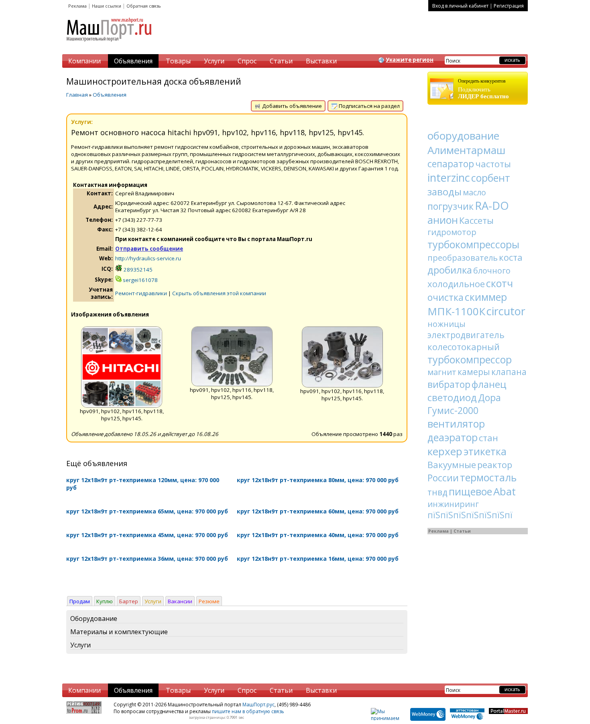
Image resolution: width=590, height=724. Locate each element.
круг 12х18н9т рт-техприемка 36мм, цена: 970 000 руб (147, 558)
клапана (509, 371)
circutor (505, 311)
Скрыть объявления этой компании (219, 293)
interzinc (448, 177)
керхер (444, 451)
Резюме (209, 601)
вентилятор (456, 423)
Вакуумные (451, 464)
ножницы (446, 323)
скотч (499, 283)
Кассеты (476, 220)
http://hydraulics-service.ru (148, 258)
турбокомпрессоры (473, 244)
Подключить (483, 88)
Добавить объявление (291, 106)
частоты (493, 164)
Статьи (281, 61)
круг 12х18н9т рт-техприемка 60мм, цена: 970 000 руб (318, 511)
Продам (79, 601)
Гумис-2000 (452, 410)
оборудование (463, 135)
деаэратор (452, 437)
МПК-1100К (456, 311)
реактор (494, 464)
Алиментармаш (466, 150)
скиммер (486, 297)
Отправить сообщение (149, 248)
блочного (492, 270)
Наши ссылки (106, 6)
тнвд (437, 492)
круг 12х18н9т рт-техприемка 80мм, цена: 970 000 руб (318, 480)
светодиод (452, 397)
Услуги (214, 61)
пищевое (470, 491)
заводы (444, 191)
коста (511, 257)
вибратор (448, 384)
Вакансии (180, 601)
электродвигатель (466, 335)
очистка (445, 297)
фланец (489, 384)
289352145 (137, 269)
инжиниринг (453, 504)
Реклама (77, 6)
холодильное (456, 284)
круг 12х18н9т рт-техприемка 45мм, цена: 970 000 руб (147, 535)
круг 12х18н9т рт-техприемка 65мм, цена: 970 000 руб (147, 511)
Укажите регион (409, 59)
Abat (504, 491)
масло (474, 192)
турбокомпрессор (469, 359)
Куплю (104, 601)
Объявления (133, 61)
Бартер (128, 601)
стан (488, 438)
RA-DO (492, 205)
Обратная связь (143, 6)
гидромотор (451, 232)
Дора (489, 397)
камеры (474, 371)
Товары (178, 61)
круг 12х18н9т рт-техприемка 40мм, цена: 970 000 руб (318, 535)
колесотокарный (463, 347)
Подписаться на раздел (369, 106)
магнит (441, 372)
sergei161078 (140, 280)
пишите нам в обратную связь (248, 711)
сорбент (490, 178)
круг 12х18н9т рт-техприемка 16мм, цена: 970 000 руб (318, 558)
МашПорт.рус (258, 704)
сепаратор (450, 163)
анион (442, 220)
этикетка (485, 451)
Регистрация (509, 5)
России (443, 477)
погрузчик (450, 206)
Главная (77, 94)
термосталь (488, 477)
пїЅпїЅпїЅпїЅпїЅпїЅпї (470, 515)
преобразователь (462, 257)
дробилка (449, 269)
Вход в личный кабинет (460, 5)
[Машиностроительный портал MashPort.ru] (109, 45)
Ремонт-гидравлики (141, 293)
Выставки (321, 61)
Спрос (247, 61)
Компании (84, 61)
